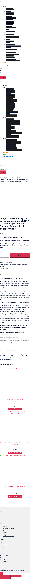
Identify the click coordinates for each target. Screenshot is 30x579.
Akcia (4, 64)
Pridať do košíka (20, 255)
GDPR (4, 530)
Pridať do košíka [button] (16, 409)
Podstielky (8, 42)
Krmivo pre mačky (10, 34)
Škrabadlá (8, 39)
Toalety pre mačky (10, 41)
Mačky (4, 32)
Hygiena (7, 29)
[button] (1, 68)
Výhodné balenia (7, 65)
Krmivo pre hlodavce (10, 57)
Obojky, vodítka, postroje (11, 27)
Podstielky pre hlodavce (11, 59)
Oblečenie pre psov (10, 23)
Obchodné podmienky (8, 528)
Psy (4, 6)
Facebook (5, 532)
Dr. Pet (6, 268)
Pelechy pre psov (9, 24)
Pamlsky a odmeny (10, 13)
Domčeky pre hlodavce (11, 52)
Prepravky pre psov (10, 21)
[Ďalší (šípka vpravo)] (8, 578)
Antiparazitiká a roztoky (11, 18)
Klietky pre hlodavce (10, 56)
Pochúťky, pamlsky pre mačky (12, 37)
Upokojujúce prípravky (10, 31)
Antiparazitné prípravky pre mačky (13, 46)
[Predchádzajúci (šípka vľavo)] (2, 578)
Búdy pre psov (9, 26)
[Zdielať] (13, 576)
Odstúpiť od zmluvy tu (8, 536)
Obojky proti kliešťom (10, 44)
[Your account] (0, 70)
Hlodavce (5, 51)
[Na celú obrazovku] (8, 576)
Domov (4, 4)
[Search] (3, 77)
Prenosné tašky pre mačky (11, 49)
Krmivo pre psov (9, 8)
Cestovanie (8, 11)
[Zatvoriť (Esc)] (18, 576)
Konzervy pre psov (10, 14)
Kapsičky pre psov (10, 9)
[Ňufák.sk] (2, 2)
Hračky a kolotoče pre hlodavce (12, 54)
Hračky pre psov (9, 19)
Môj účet (5, 526)
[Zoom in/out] (2, 576)
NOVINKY (5, 62)
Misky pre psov (9, 16)
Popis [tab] (1, 274)
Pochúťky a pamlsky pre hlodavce (13, 60)
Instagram (5, 534)
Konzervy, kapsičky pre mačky (12, 36)
